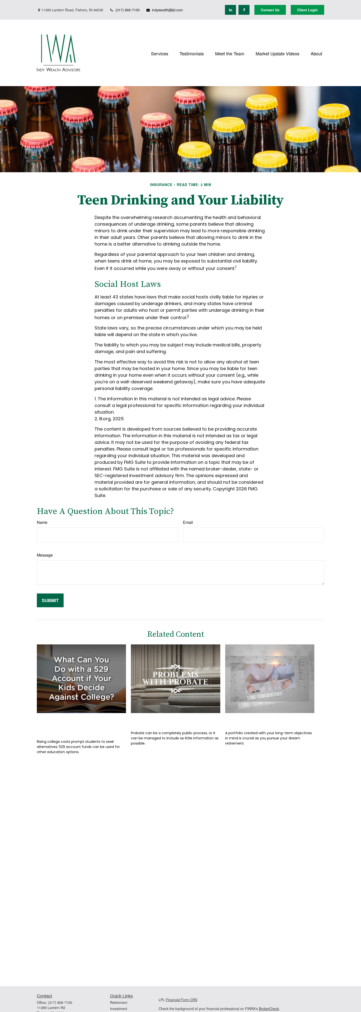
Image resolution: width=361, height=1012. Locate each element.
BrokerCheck (269, 1008)
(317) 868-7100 (127, 9)
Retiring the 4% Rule (255, 720)
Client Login (307, 9)
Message (45, 555)
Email (188, 522)
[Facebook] (244, 10)
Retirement (118, 1002)
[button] (159, 52)
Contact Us (270, 9)
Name (42, 522)
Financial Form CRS (181, 999)
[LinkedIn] (230, 10)
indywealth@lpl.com (167, 9)
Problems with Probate (165, 720)
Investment (118, 1008)
